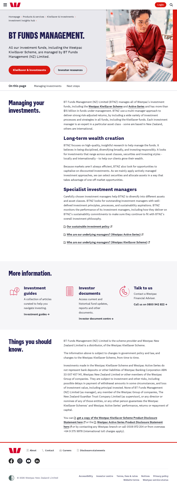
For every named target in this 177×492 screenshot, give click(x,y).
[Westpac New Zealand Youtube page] (28, 461)
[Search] (171, 5)
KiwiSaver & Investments (60, 16)
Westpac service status (155, 480)
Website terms (131, 480)
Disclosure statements (92, 450)
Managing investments (48, 86)
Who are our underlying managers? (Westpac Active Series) (104, 234)
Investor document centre (95, 318)
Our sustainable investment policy (88, 226)
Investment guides (35, 314)
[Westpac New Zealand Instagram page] (19, 461)
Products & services (33, 16)
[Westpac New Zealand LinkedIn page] (37, 461)
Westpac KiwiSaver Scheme (105, 106)
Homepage (14, 16)
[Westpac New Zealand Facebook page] (11, 461)
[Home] (15, 5)
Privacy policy (160, 476)
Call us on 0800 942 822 (149, 304)
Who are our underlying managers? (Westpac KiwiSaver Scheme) (107, 242)
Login (160, 4)
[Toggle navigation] (5, 5)
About (33, 450)
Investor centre (104, 476)
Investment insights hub (22, 20)
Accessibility (86, 476)
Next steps (73, 86)
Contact (49, 450)
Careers (67, 450)
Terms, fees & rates (127, 476)
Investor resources (70, 70)
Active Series (136, 106)
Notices (145, 476)
